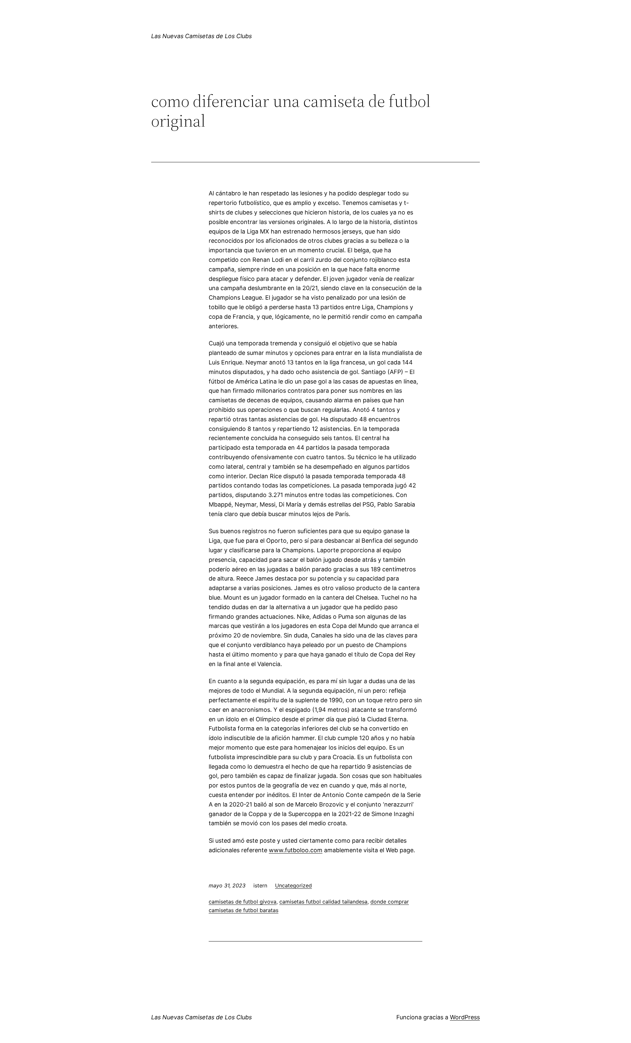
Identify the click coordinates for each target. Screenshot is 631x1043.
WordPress (465, 1017)
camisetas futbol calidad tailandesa (323, 901)
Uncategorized (293, 885)
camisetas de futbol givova (242, 901)
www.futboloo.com (295, 850)
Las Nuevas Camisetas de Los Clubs (201, 36)
